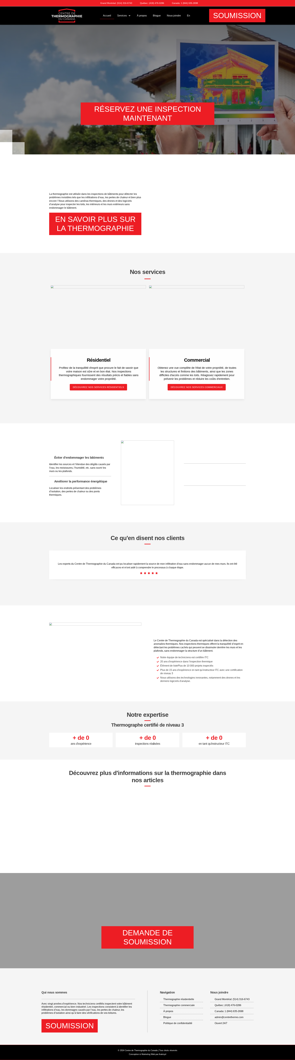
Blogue (157, 15)
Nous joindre (174, 15)
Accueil (107, 15)
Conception (134, 1054)
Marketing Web (148, 1054)
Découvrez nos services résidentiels (98, 387)
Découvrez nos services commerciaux (197, 387)
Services (122, 15)
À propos (142, 15)
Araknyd (162, 1054)
